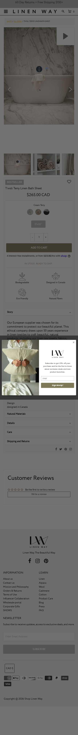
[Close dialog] (73, 342)
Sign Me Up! (57, 385)
